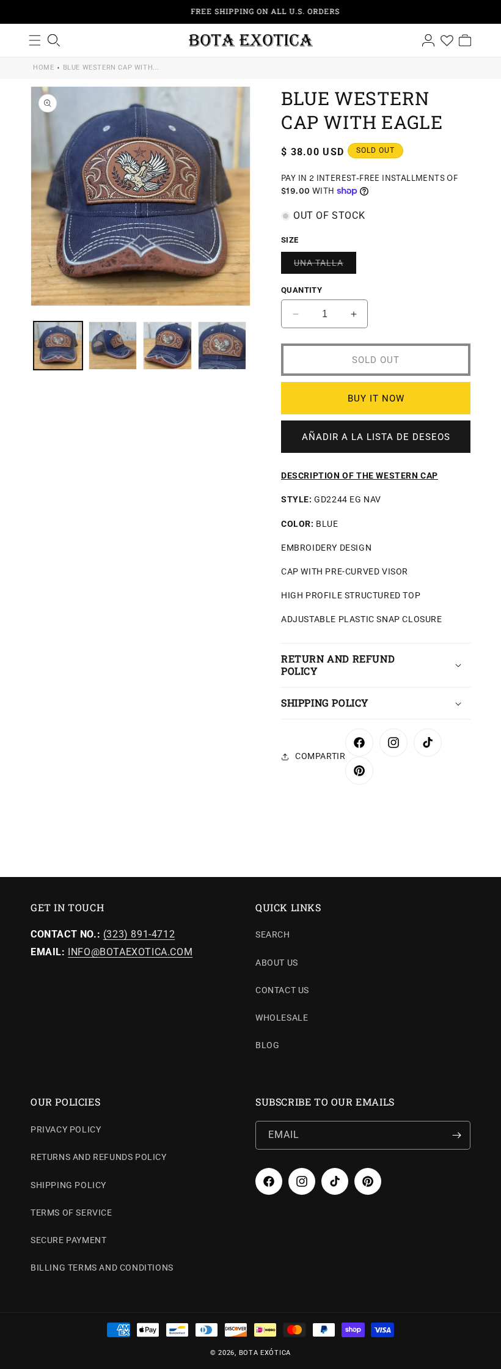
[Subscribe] (456, 1135)
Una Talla (325, 265)
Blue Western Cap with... (111, 68)
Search (272, 934)
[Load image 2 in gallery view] (113, 345)
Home (43, 68)
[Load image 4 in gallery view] (222, 345)
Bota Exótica (265, 1353)
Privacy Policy (66, 1129)
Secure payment (68, 1240)
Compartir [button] (320, 756)
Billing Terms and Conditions (102, 1267)
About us (276, 962)
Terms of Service (71, 1212)
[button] (375, 666)
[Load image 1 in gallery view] (58, 345)
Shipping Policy (68, 1185)
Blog (267, 1045)
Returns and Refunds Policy (99, 1157)
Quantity (301, 290)
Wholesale (281, 1017)
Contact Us (282, 990)
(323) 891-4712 (139, 934)
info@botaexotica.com (130, 952)
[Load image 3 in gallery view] (167, 345)
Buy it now (376, 398)
